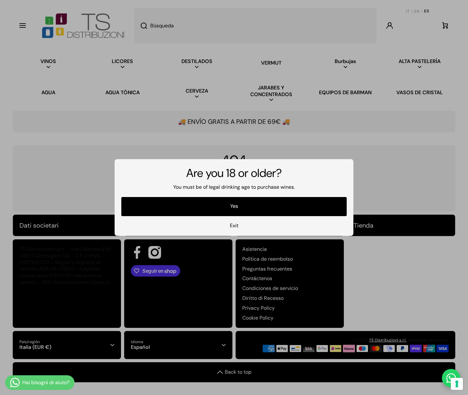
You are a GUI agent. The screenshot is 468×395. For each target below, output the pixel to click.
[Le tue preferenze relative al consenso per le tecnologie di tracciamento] (457, 384)
